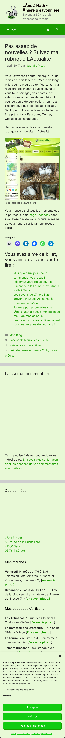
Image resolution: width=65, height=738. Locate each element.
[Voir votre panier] (47, 29)
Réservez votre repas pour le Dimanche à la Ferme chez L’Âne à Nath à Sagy (36, 286)
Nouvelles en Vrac (36, 340)
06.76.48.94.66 (15, 550)
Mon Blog (16, 335)
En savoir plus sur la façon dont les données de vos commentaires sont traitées (31, 464)
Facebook (16, 340)
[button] (60, 656)
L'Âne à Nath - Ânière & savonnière (41, 8)
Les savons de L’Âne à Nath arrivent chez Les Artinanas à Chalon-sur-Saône (33, 299)
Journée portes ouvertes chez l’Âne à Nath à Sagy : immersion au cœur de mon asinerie (37, 312)
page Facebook (40, 215)
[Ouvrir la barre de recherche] (57, 29)
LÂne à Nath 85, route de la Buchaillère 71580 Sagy (22, 542)
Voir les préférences (32, 725)
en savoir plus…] (38, 598)
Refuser (32, 716)
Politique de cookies (20, 733)
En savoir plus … (43, 622)
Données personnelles (42, 733)
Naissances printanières (26, 345)
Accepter (32, 707)
